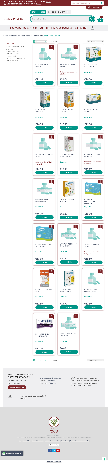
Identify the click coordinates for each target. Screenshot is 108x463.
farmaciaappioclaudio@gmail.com (50, 378)
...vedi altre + (9, 63)
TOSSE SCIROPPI (12, 53)
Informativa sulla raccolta (54, 461)
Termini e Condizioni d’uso (52, 441)
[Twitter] (54, 450)
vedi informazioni (16, 387)
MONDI (5, 36)
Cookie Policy (65, 441)
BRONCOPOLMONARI (12, 51)
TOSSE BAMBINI (12, 60)
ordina (44, 83)
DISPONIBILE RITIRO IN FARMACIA (81, 3)
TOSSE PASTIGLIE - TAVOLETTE (16, 58)
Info (20, 441)
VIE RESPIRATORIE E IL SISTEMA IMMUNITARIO (26, 36)
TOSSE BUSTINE (12, 56)
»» (46, 41)
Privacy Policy (26, 441)
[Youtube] (58, 450)
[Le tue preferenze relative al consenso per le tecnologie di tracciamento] (104, 459)
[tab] (59, 12)
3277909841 (50, 380)
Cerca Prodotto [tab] (38, 12)
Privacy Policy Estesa (38, 441)
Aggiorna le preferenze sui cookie (79, 441)
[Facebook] (50, 450)
